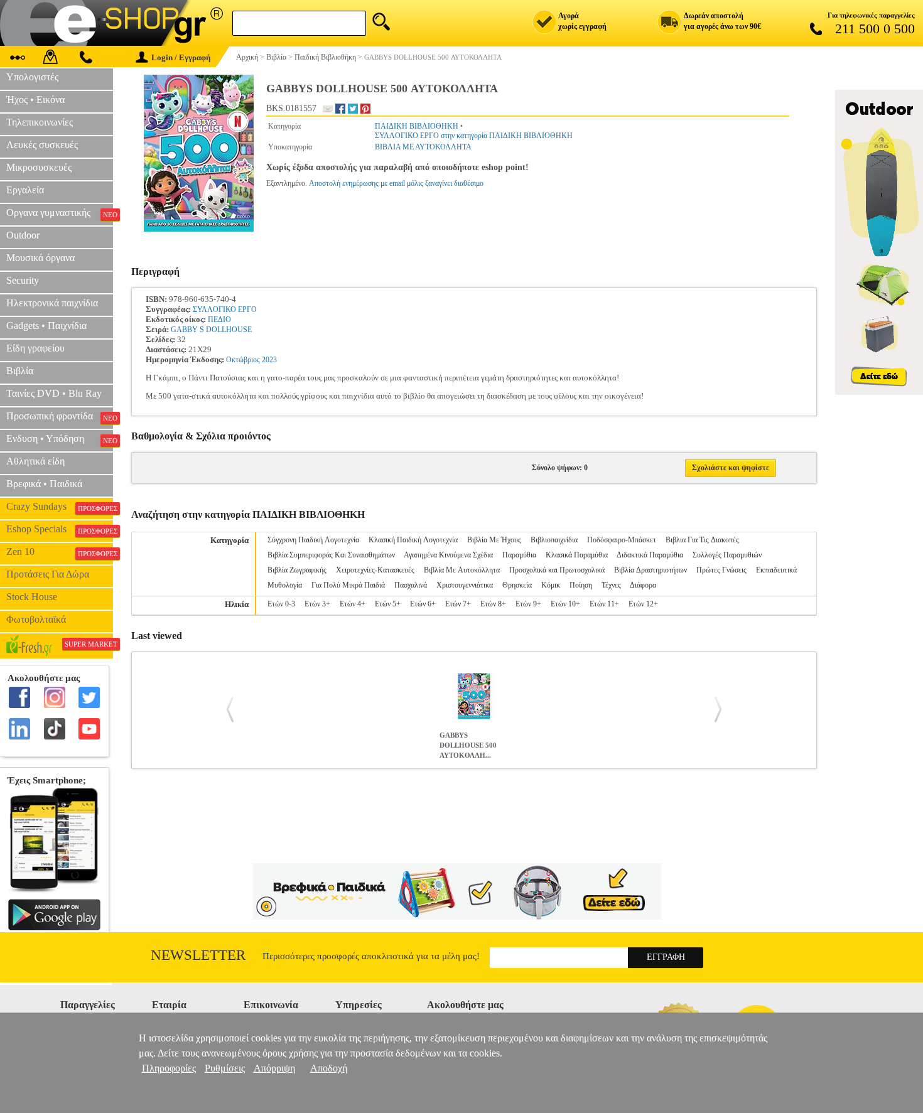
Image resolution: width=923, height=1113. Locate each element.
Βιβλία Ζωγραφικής (297, 570)
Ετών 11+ (604, 604)
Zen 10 (59, 551)
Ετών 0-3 (281, 604)
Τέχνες (611, 585)
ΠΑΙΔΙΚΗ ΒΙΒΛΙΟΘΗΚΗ (416, 126)
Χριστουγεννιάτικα (464, 585)
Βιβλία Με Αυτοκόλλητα (462, 570)
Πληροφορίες (169, 1068)
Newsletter (198, 955)
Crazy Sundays (59, 506)
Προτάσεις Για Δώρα (47, 574)
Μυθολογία (284, 585)
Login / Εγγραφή (180, 57)
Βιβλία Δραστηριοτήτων (650, 570)
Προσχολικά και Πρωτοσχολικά (557, 570)
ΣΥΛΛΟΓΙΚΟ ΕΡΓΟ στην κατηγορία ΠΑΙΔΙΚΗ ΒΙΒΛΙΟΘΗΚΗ (474, 135)
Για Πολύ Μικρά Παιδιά (348, 585)
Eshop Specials (59, 529)
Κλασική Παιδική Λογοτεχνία (413, 539)
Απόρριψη (274, 1068)
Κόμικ (550, 585)
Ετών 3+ (317, 604)
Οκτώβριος (243, 359)
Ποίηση (580, 585)
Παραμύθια (519, 555)
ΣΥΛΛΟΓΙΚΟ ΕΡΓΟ (225, 309)
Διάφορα (643, 585)
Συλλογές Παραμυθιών (727, 555)
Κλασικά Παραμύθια (577, 555)
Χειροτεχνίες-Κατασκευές (375, 570)
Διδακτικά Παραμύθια (650, 555)
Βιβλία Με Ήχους (494, 539)
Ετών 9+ (528, 604)
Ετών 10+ (565, 604)
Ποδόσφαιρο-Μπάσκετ (621, 539)
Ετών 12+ (643, 604)
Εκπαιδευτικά (776, 570)
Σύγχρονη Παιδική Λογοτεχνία (313, 539)
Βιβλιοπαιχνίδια (554, 539)
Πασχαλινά (410, 585)
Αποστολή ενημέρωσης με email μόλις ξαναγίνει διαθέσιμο (396, 183)
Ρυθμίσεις (225, 1068)
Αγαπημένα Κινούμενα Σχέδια (448, 555)
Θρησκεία (517, 585)
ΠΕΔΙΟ (219, 319)
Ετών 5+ (388, 604)
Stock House (31, 596)
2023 (269, 359)
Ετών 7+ (458, 604)
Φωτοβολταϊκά (36, 619)
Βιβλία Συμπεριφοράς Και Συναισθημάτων (331, 555)
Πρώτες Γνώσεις (721, 570)
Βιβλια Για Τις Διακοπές (702, 539)
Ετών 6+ (423, 604)
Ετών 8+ (493, 604)
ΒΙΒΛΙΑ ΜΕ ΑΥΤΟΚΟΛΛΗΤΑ (423, 146)
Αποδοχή (328, 1068)
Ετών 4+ (352, 604)
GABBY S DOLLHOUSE (211, 329)
